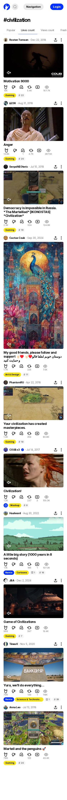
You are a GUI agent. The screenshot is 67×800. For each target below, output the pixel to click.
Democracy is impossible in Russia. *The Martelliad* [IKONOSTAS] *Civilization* (30, 212)
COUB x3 (14, 449)
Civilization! (12, 491)
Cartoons (22, 572)
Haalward (15, 513)
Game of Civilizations (20, 622)
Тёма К (13, 644)
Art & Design (12, 374)
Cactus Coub (17, 238)
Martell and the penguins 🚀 (25, 749)
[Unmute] (9, 72)
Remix (8, 572)
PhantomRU (16, 382)
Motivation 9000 (16, 81)
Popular (11, 30)
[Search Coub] (15, 7)
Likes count (27, 30)
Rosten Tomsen (18, 40)
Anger (8, 145)
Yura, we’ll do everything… (24, 685)
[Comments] (21, 87)
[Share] (55, 40)
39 (56, 699)
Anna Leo (15, 707)
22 (21, 95)
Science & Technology (29, 699)
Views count (47, 30)
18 (21, 441)
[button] (6, 87)
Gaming (9, 95)
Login (57, 6)
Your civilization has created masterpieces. (25, 426)
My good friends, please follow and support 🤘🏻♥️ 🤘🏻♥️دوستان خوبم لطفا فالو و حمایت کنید (33, 356)
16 (41, 572)
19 (21, 229)
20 (21, 158)
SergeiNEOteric (18, 166)
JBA (11, 580)
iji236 (12, 103)
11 (26, 374)
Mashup (14, 505)
